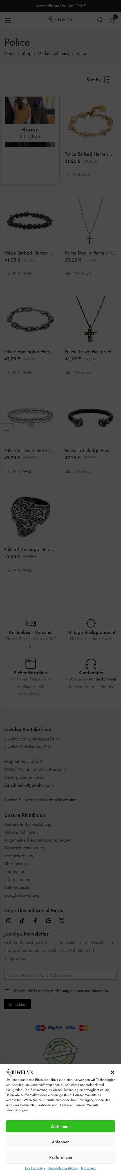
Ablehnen (61, 1142)
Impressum (88, 1168)
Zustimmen (61, 1126)
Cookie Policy (35, 1168)
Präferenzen (60, 1157)
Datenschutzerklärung (63, 1168)
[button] (112, 1072)
